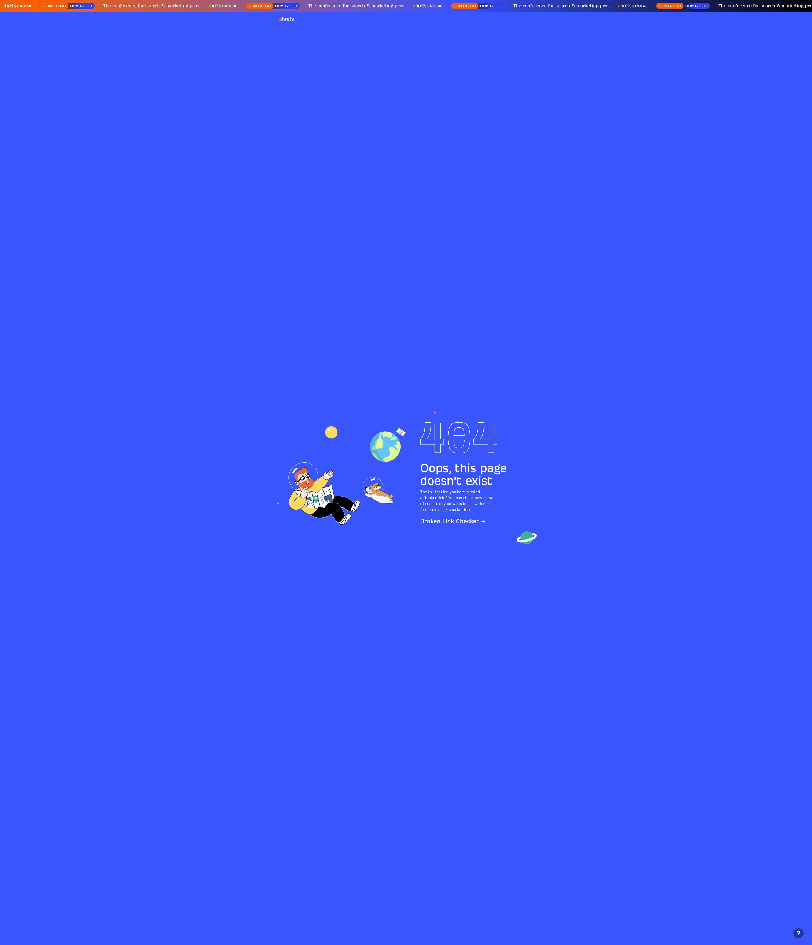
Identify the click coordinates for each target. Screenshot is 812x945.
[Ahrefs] (289, 19)
